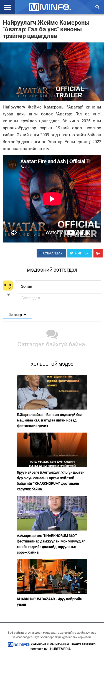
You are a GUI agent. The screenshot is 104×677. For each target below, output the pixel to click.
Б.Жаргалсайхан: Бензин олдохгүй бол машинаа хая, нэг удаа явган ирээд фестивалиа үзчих (49, 420)
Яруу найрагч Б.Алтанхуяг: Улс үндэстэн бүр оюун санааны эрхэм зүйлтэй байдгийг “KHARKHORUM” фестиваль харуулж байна (51, 480)
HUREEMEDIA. (61, 649)
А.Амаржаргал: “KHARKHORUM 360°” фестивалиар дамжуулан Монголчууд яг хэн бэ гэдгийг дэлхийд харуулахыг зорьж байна (51, 544)
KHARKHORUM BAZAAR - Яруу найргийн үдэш (49, 602)
